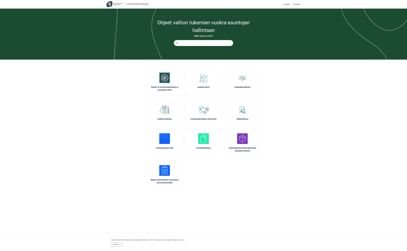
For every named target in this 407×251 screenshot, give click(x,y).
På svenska (296, 4)
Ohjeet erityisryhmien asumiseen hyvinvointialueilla (165, 181)
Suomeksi (287, 4)
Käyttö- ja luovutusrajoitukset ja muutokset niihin (164, 88)
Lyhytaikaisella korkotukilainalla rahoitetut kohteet (242, 149)
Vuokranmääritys (164, 119)
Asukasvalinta (203, 87)
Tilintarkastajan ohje (164, 148)
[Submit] (177, 43)
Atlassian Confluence (178, 240)
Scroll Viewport (166, 240)
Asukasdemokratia (242, 87)
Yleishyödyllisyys (203, 148)
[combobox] (203, 43)
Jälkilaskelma (242, 119)
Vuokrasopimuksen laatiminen (203, 119)
